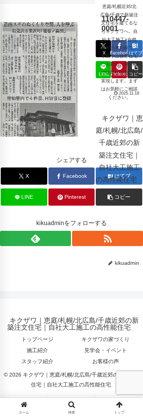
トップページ (37, 339)
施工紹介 (37, 350)
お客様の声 (105, 361)
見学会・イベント (105, 350)
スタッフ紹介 (37, 361)
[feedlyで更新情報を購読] (35, 238)
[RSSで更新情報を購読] (107, 238)
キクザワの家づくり (106, 339)
